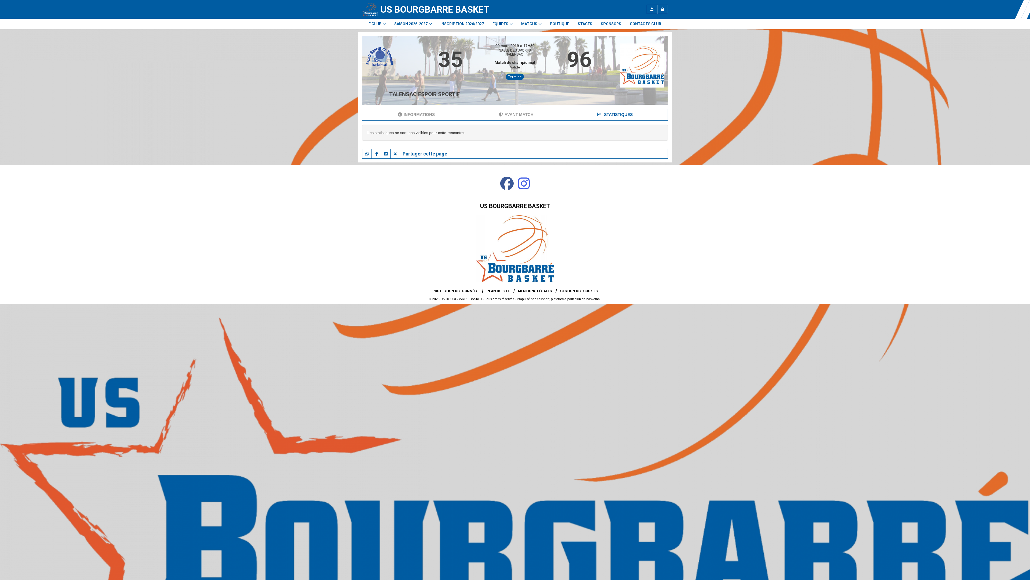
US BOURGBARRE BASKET (434, 9)
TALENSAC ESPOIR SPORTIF (424, 94)
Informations (419, 114)
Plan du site (498, 291)
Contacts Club (645, 24)
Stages (585, 24)
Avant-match (519, 114)
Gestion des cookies (579, 291)
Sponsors (611, 24)
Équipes (500, 24)
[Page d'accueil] (370, 9)
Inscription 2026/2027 (462, 24)
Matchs (529, 24)
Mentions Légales (535, 291)
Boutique (559, 24)
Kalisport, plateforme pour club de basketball (568, 299)
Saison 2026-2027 (411, 24)
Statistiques (618, 114)
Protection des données (455, 291)
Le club (373, 24)
